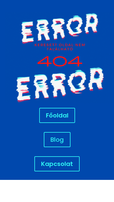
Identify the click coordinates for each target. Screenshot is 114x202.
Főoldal (57, 115)
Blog (57, 139)
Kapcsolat (57, 164)
